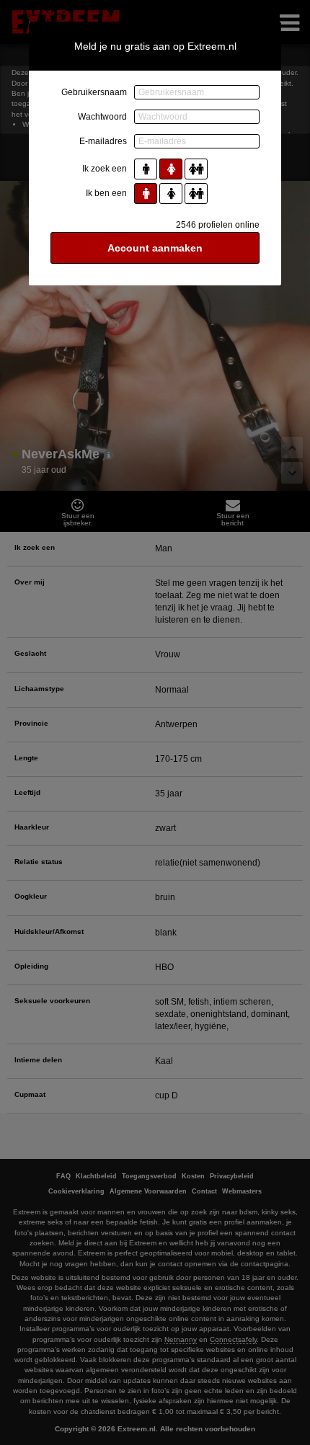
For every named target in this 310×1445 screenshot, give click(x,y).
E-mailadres (103, 141)
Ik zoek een (104, 169)
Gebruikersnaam (94, 92)
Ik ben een (106, 193)
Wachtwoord (102, 117)
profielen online (218, 225)
